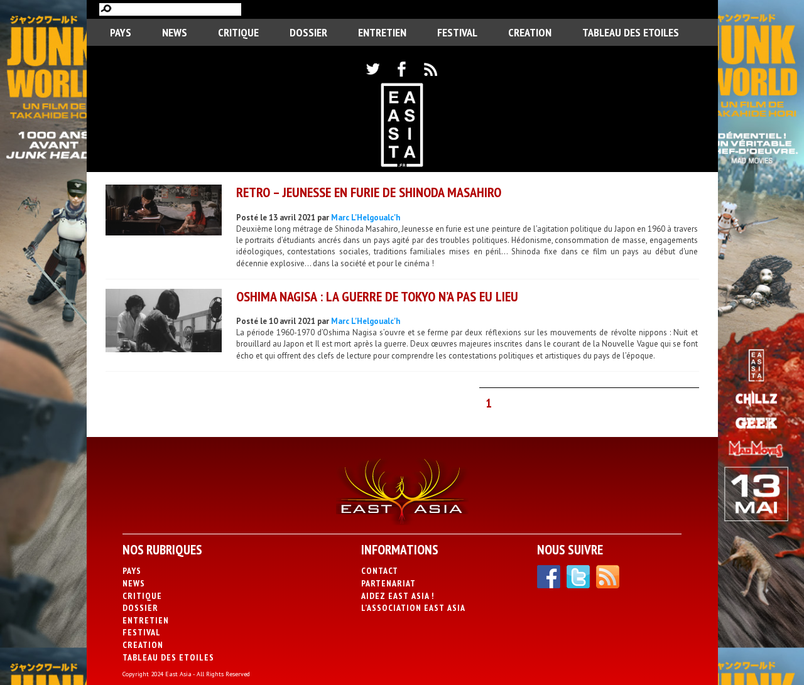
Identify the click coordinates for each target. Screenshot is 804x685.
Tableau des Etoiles (630, 32)
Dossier (308, 32)
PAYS (120, 32)
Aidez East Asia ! (397, 595)
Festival (457, 32)
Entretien (382, 32)
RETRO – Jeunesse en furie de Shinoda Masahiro (368, 192)
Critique (238, 32)
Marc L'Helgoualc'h (365, 217)
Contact (379, 570)
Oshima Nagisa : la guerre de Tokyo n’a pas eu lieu (377, 296)
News (174, 32)
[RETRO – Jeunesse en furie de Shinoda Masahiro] (164, 212)
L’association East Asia (413, 607)
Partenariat (388, 583)
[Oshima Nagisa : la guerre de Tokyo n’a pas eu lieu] (164, 322)
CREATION (529, 32)
